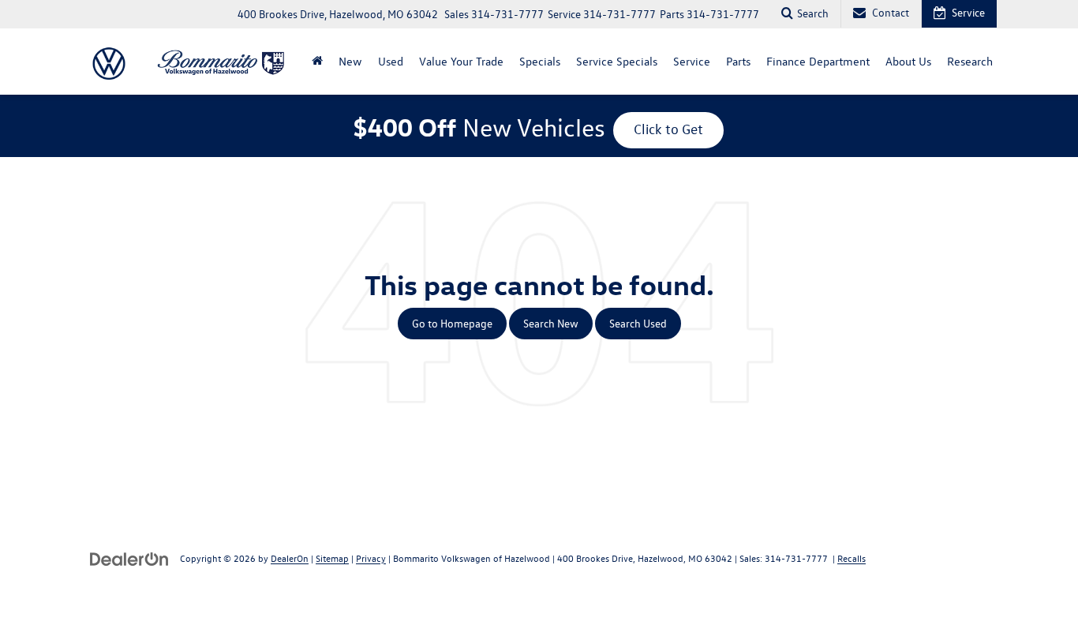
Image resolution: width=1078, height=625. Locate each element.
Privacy (371, 558)
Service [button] (691, 61)
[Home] (317, 61)
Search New (550, 323)
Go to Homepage (452, 323)
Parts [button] (738, 61)
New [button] (350, 61)
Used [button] (390, 61)
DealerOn (290, 558)
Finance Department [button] (818, 61)
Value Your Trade (461, 61)
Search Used (638, 323)
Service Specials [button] (616, 61)
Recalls (851, 558)
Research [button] (970, 61)
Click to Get (668, 129)
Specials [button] (539, 61)
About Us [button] (908, 61)
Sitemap (332, 558)
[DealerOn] (129, 557)
